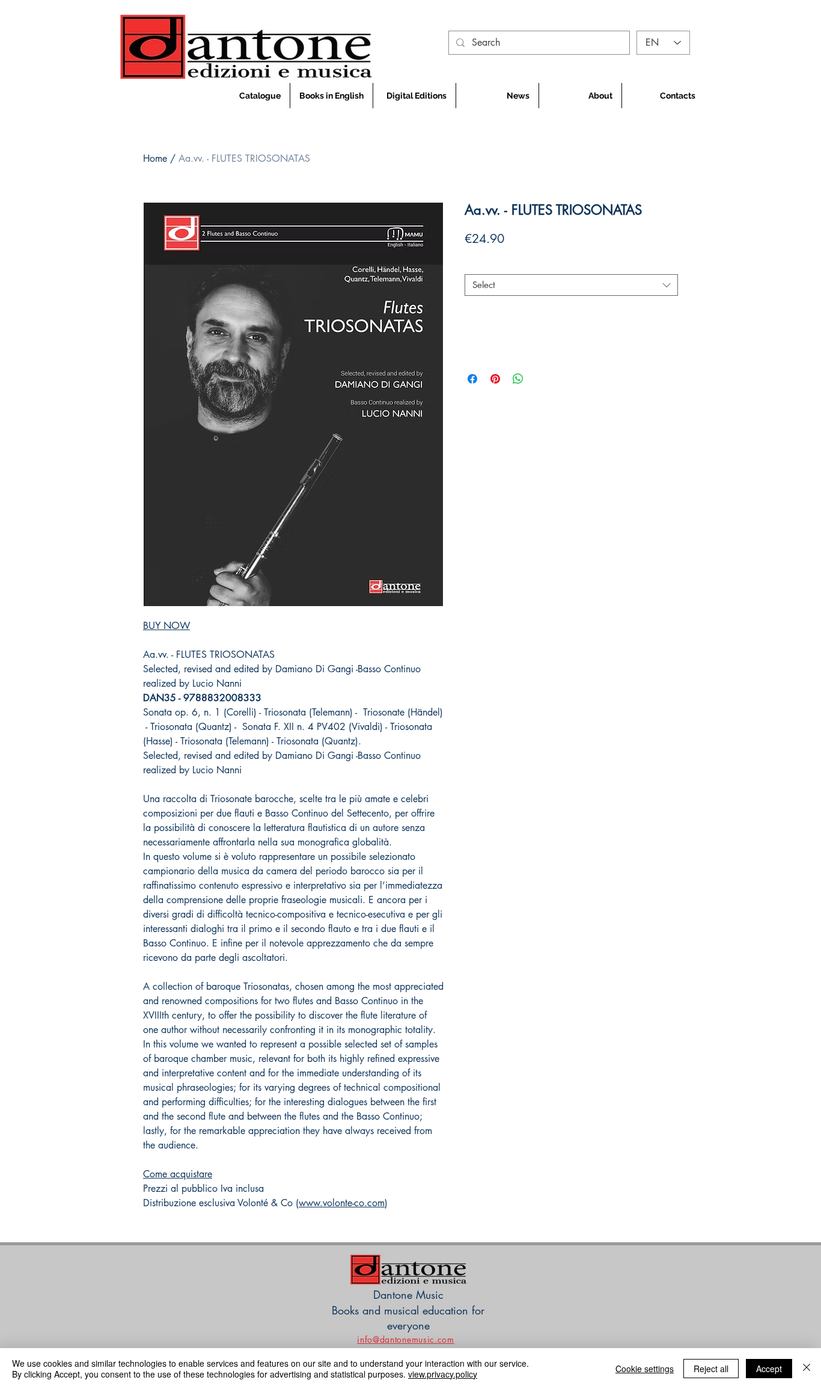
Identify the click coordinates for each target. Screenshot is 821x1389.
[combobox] (571, 285)
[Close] (806, 1368)
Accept (769, 1369)
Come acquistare (177, 1174)
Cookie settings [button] (644, 1369)
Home (155, 158)
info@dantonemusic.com (405, 1339)
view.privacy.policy (442, 1374)
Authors (483, 264)
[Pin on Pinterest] (495, 379)
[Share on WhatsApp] (518, 379)
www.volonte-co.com (342, 1203)
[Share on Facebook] (472, 379)
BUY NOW (166, 625)
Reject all (711, 1369)
